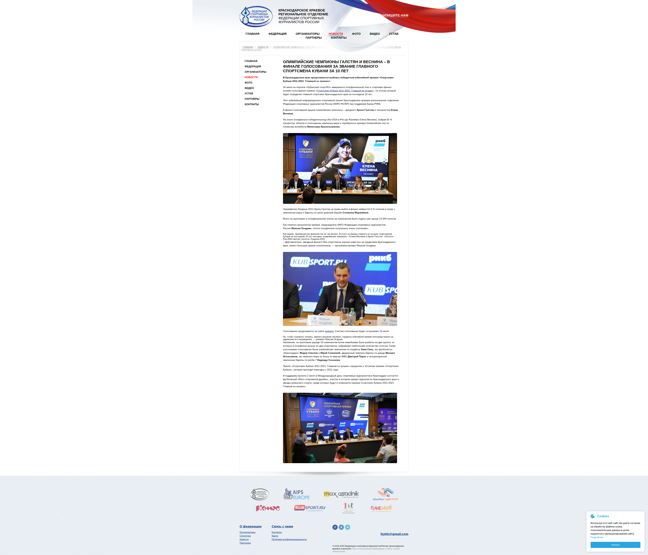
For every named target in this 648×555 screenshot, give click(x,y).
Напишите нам (394, 15)
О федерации (251, 526)
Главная (252, 33)
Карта (275, 535)
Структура (245, 535)
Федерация (277, 33)
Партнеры (314, 37)
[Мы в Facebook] (335, 527)
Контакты (339, 37)
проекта (329, 331)
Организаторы (308, 33)
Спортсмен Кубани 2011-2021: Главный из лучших (345, 90)
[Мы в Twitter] (347, 527)
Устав (393, 33)
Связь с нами (282, 526)
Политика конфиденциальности (289, 539)
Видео (375, 33)
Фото (356, 33)
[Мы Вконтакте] (341, 527)
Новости (336, 33)
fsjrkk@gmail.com (394, 534)
